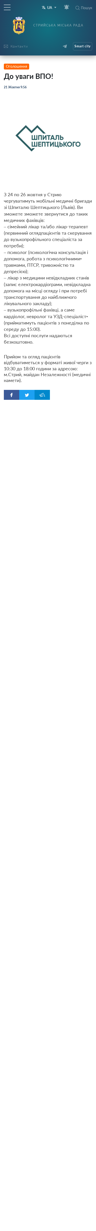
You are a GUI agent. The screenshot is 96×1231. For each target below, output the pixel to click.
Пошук (86, 8)
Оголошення (16, 66)
